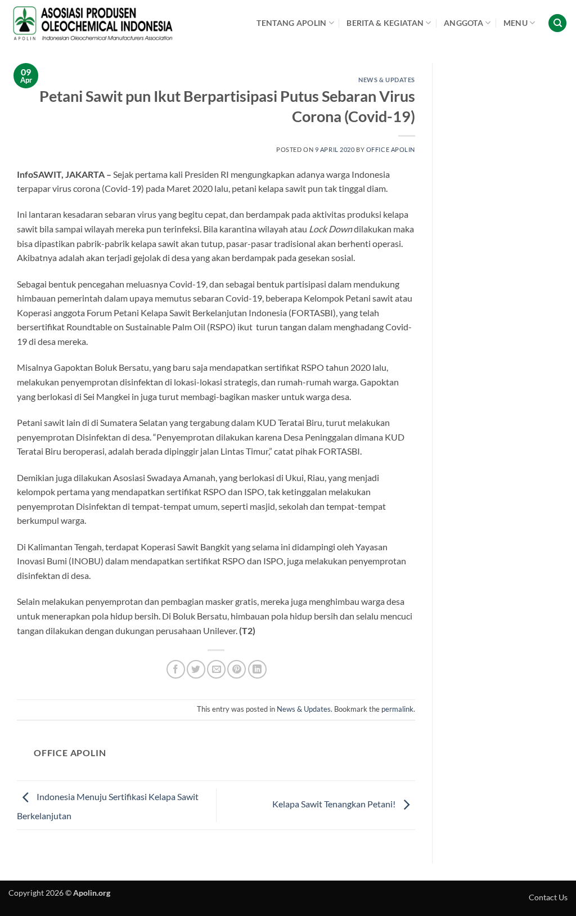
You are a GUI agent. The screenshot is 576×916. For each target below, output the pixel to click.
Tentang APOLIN (291, 23)
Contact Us (548, 897)
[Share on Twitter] (196, 669)
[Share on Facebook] (175, 669)
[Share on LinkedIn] (257, 669)
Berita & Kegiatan (385, 23)
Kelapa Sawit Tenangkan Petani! (334, 803)
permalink (397, 708)
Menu (515, 23)
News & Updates (386, 79)
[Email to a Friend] (216, 669)
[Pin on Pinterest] (236, 669)
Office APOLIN (390, 149)
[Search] (557, 23)
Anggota (463, 23)
